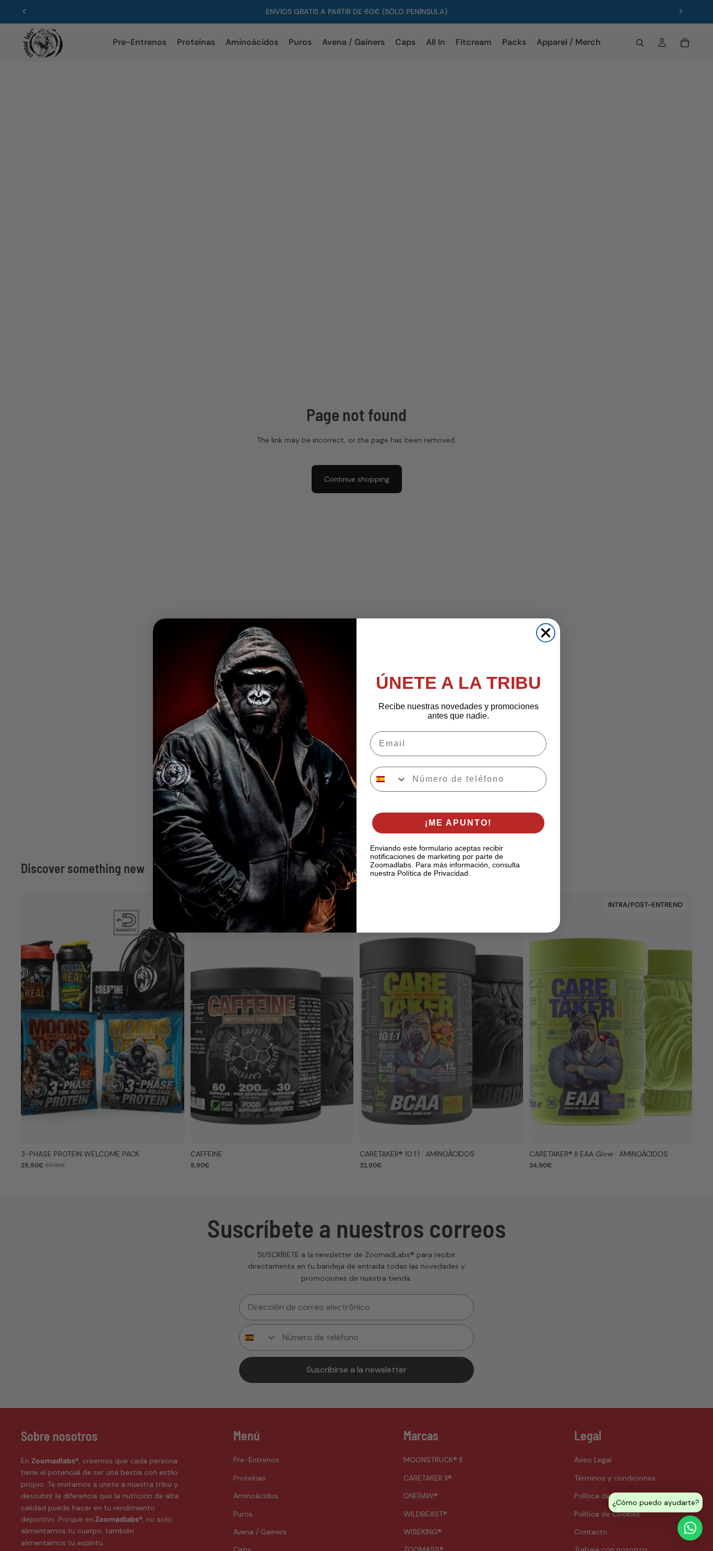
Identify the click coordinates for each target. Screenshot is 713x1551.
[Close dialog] (546, 633)
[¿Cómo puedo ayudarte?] (690, 1528)
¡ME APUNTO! (458, 822)
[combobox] (389, 779)
